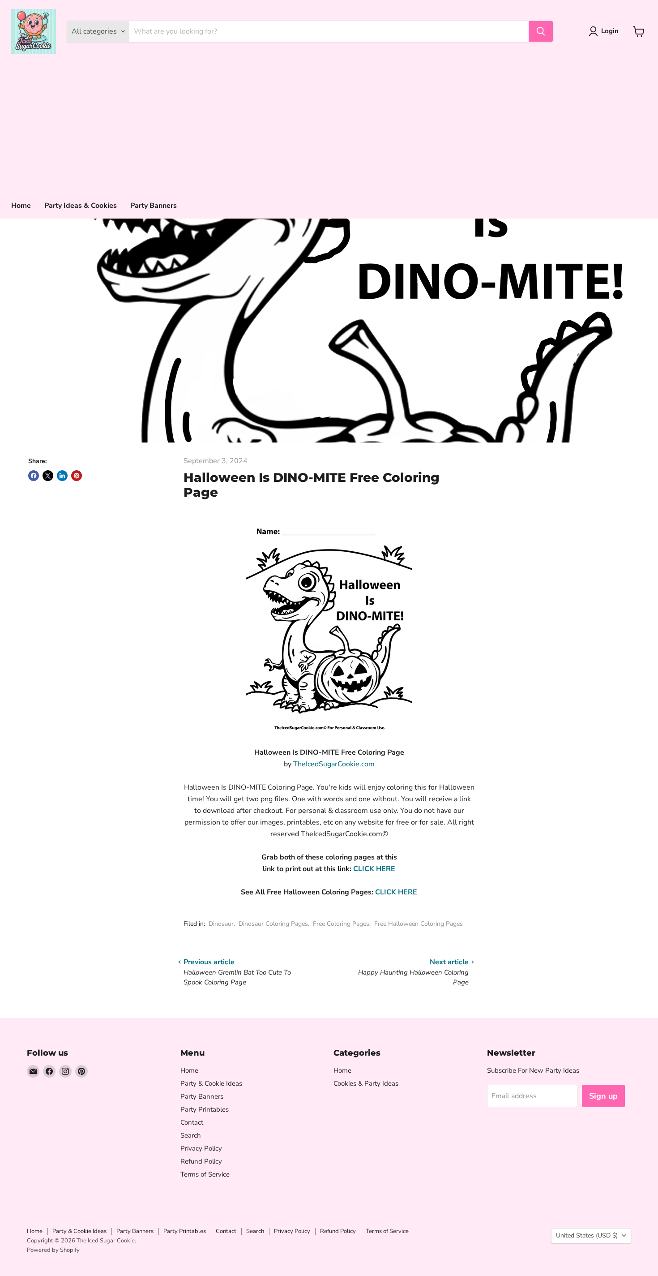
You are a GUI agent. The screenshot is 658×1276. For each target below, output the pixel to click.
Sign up (603, 1096)
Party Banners (153, 206)
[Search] (541, 31)
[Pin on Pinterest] (76, 475)
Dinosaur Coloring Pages (273, 923)
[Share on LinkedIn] (62, 475)
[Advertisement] (329, 125)
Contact (191, 1122)
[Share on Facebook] (33, 475)
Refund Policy (201, 1161)
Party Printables (204, 1109)
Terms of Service (205, 1174)
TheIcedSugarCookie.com (334, 764)
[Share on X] (48, 475)
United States (587, 1235)
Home (21, 206)
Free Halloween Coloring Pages (418, 923)
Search (190, 1135)
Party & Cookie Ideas (211, 1083)
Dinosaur (221, 923)
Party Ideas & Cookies (80, 206)
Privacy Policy (201, 1148)
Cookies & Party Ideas (365, 1083)
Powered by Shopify (53, 1250)
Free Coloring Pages (341, 923)
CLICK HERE (374, 869)
